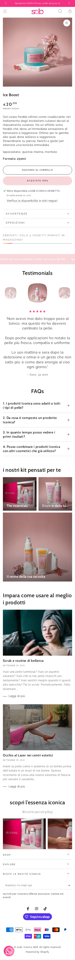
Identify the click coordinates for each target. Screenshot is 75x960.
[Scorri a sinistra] (6, 3)
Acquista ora (37, 181)
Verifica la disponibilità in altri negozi (32, 200)
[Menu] (5, 11)
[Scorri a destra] (69, 3)
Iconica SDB (31, 947)
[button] (60, 11)
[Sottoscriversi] (70, 885)
